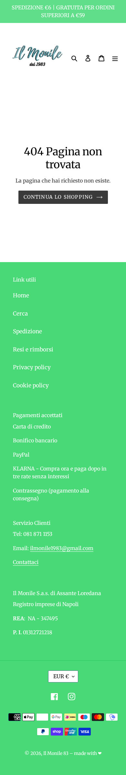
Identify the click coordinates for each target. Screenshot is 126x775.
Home (21, 295)
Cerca (20, 313)
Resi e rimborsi (33, 349)
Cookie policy (31, 385)
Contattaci (25, 562)
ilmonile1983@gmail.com (61, 548)
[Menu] (115, 58)
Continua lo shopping (58, 197)
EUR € (61, 676)
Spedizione (27, 331)
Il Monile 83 (55, 753)
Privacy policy (32, 367)
